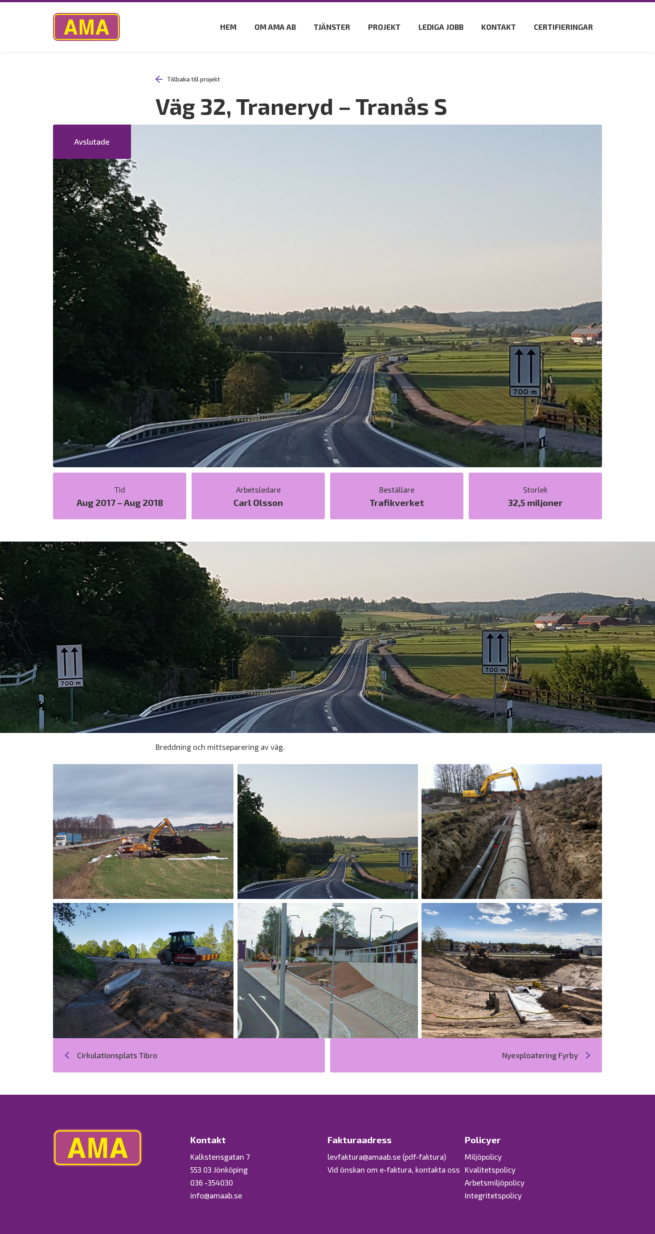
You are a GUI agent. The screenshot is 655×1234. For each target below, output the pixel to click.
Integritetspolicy (493, 1195)
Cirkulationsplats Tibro (117, 1055)
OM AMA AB (275, 26)
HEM (228, 26)
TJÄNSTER (332, 26)
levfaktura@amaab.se (364, 1156)
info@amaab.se (216, 1195)
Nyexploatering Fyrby (540, 1055)
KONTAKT (498, 26)
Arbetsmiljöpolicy (494, 1182)
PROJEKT (384, 26)
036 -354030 (211, 1182)
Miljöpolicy (483, 1156)
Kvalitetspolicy (490, 1169)
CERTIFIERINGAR (563, 26)
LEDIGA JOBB (440, 26)
